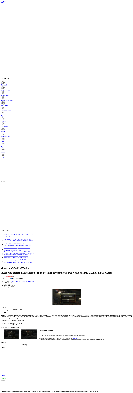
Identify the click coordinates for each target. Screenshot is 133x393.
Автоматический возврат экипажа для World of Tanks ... (18, 251)
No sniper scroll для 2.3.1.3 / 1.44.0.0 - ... (14, 243)
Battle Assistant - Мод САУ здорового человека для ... (17, 239)
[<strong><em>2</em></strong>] (29, 338)
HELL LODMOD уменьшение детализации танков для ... (19, 240)
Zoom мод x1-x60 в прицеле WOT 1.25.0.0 (15, 250)
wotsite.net (3, 1)
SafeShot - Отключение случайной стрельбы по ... (17, 248)
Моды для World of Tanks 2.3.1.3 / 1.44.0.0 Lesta (22, 281)
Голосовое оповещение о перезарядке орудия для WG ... (18, 262)
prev (4, 2)
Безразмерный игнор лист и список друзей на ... (16, 257)
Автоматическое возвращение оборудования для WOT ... (19, 253)
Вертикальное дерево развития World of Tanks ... (16, 260)
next (2, 2)
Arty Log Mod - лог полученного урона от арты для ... (18, 236)
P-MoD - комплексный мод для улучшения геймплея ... (18, 245)
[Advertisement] (47, 169)
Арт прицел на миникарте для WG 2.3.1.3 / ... (16, 256)
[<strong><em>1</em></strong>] (11, 338)
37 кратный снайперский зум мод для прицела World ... (18, 234)
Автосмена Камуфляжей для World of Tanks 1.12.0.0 (17, 254)
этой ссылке (75, 338)
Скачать (3, 375)
